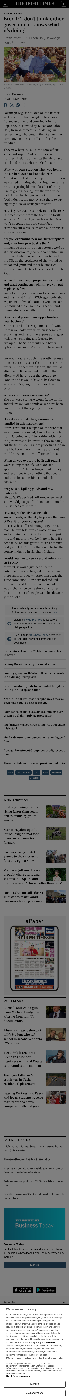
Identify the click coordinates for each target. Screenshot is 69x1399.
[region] (34, 1351)
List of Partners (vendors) (18, 1376)
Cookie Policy (48, 1342)
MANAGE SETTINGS (34, 1393)
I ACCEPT (34, 1384)
